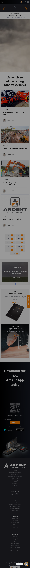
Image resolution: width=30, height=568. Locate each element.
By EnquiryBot (20, 564)
